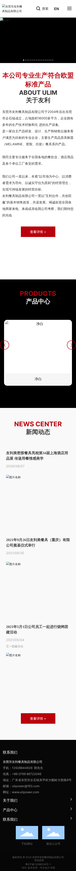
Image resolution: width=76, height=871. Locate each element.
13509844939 (22, 768)
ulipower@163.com (26, 786)
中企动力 (45, 867)
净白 (38, 379)
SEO (24, 867)
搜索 (44, 8)
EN (56, 9)
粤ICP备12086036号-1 (38, 864)
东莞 (52, 867)
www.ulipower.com (25, 792)
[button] (4, 345)
